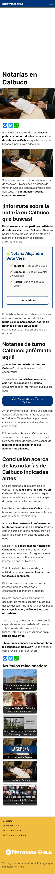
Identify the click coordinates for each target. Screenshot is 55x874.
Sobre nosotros (11, 825)
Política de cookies (13, 830)
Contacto (7, 821)
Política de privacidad (14, 835)
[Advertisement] (27, 41)
